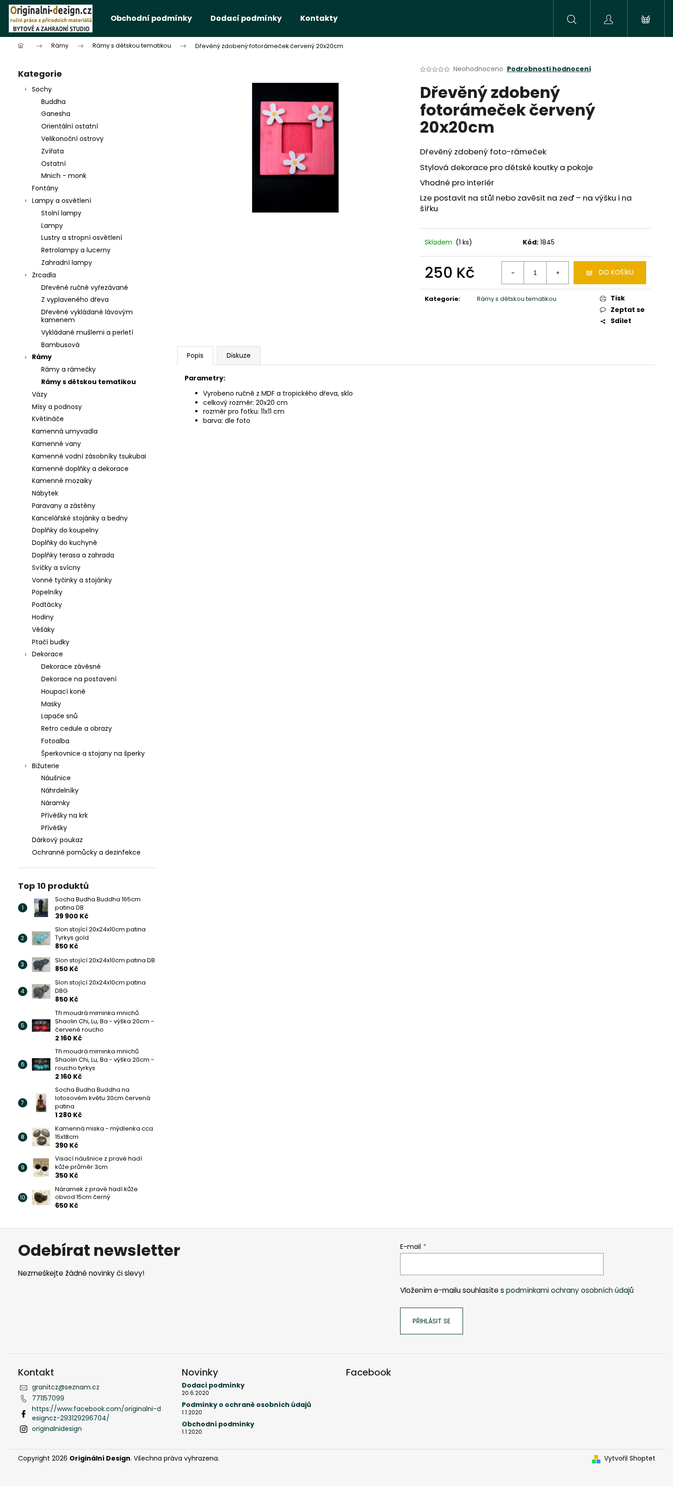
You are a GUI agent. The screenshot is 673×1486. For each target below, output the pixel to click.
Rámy (42, 356)
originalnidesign (57, 1428)
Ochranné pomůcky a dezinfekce (86, 852)
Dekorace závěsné (71, 666)
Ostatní (53, 163)
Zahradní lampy (66, 262)
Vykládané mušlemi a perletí (87, 332)
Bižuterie (45, 766)
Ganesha (55, 113)
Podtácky (47, 604)
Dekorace (47, 654)
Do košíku (616, 272)
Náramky (55, 802)
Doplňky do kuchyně (64, 542)
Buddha (53, 101)
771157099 (48, 1398)
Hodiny (43, 617)
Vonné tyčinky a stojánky (72, 580)
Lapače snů (59, 716)
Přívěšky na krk (64, 815)
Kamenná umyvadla (65, 431)
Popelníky (47, 592)
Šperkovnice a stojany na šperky (93, 753)
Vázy (39, 394)
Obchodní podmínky (218, 1424)
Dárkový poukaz (57, 839)
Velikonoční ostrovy (72, 138)
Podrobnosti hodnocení (549, 69)
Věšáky (43, 629)
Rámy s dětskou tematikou (88, 381)
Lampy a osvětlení (61, 200)
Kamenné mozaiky (62, 480)
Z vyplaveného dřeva (75, 299)
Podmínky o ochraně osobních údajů (246, 1404)
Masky (51, 704)
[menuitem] (151, 18)
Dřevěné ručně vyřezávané (84, 287)
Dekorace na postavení (79, 679)
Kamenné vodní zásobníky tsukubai (89, 456)
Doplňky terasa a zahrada (73, 555)
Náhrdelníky (60, 790)
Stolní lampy (61, 213)
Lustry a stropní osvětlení (81, 237)
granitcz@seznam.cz (65, 1387)
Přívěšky (54, 827)
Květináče (48, 418)
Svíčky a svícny (56, 567)
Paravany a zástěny (63, 505)
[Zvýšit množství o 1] (557, 273)
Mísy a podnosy (57, 406)
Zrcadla (44, 275)
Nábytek (45, 493)
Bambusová (60, 344)
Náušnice (56, 778)
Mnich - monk (63, 175)
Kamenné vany (56, 443)
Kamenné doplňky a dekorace (80, 468)
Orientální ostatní (69, 126)
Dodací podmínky (213, 1385)
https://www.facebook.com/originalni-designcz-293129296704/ (96, 1413)
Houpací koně (63, 691)
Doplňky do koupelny (65, 530)
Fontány (45, 188)
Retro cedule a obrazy (76, 728)
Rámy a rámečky (68, 369)
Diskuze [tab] (239, 355)
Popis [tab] (195, 355)
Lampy (52, 225)
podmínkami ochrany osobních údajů (570, 1290)
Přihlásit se (432, 1321)
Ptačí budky (50, 642)
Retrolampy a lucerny (76, 250)
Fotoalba (55, 741)
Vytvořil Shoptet (629, 1458)
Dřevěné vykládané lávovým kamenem (87, 315)
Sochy (42, 89)
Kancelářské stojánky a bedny (80, 518)
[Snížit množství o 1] (513, 273)
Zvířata (52, 151)
